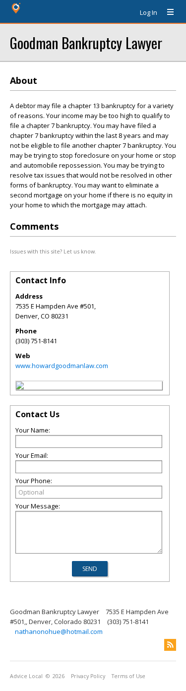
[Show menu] (166, 12)
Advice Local (26, 676)
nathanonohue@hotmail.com (59, 631)
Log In (148, 12)
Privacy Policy (88, 676)
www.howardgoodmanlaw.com (61, 365)
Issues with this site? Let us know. (53, 251)
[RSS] (170, 645)
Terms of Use (128, 676)
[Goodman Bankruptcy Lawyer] (20, 386)
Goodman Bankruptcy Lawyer (86, 42)
